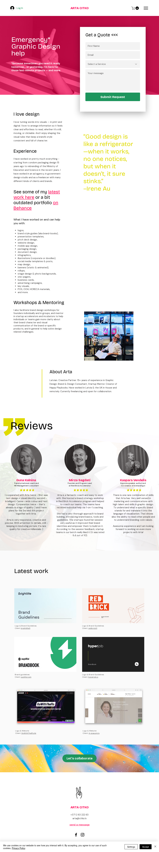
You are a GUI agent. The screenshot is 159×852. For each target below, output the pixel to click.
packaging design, (27, 249)
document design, (27, 252)
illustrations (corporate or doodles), (37, 258)
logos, (21, 230)
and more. (23, 292)
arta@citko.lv (80, 818)
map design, (24, 264)
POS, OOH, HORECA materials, (34, 289)
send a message (80, 825)
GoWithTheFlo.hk (28, 733)
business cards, (26, 279)
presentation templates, (31, 236)
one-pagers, (24, 276)
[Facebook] (76, 834)
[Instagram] (82, 834)
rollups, (21, 270)
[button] (136, 8)
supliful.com (26, 677)
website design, (26, 242)
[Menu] (146, 8)
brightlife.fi (25, 628)
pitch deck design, (28, 239)
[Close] (155, 847)
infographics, (24, 255)
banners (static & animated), (33, 267)
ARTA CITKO (79, 8)
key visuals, (24, 286)
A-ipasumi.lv (94, 733)
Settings (131, 846)
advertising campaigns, (30, 283)
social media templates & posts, (35, 261)
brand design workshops (43, 310)
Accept (145, 846)
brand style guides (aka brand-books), (38, 233)
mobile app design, (28, 245)
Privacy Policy (18, 848)
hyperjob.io (93, 677)
